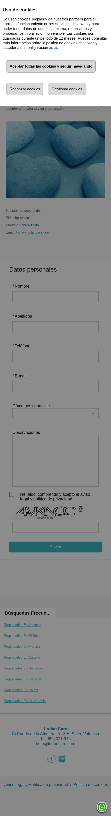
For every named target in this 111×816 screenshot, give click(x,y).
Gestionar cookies (67, 89)
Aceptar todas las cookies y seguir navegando (51, 66)
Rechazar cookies (25, 89)
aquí (53, 47)
